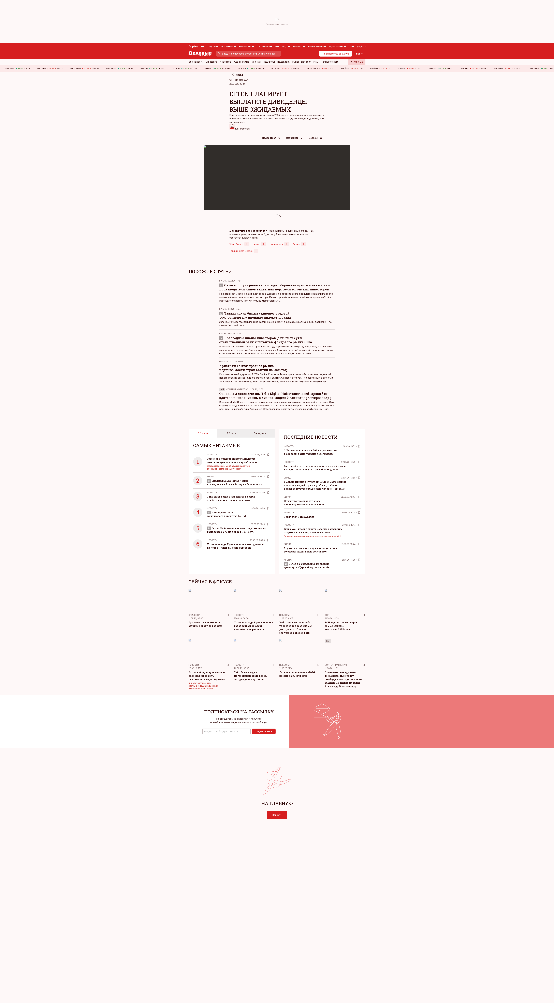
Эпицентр (211, 61)
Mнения (223, 361)
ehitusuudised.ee (246, 46)
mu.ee (351, 46)
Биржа (256, 244)
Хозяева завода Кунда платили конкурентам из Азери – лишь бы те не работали (253, 626)
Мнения (256, 61)
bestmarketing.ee (228, 46)
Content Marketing (237, 389)
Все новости (196, 61)
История (306, 61)
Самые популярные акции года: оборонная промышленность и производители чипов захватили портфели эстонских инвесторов (274, 287)
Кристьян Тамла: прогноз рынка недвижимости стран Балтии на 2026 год (253, 368)
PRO (315, 61)
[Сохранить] (268, 454)
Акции (296, 244)
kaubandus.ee (299, 46)
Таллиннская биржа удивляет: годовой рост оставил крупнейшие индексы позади (255, 315)
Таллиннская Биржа (240, 250)
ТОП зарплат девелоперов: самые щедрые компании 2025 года (341, 626)
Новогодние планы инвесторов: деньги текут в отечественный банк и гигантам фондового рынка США (265, 340)
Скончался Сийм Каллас (299, 516)
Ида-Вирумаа (241, 61)
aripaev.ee (213, 46)
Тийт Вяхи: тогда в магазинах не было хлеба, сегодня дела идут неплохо (251, 676)
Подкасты (269, 61)
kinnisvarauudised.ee (317, 46)
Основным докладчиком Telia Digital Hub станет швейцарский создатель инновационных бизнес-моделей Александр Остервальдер (275, 396)
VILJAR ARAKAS (238, 80)
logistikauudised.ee (337, 46)
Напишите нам (329, 61)
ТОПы (295, 61)
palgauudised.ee (364, 46)
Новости (212, 454)
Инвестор (225, 61)
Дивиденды (276, 244)
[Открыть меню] (203, 46)
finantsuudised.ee (264, 46)
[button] (226, 731)
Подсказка (283, 61)
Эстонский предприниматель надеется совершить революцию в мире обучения (207, 676)
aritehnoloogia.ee (282, 46)
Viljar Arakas (236, 244)
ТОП (327, 615)
